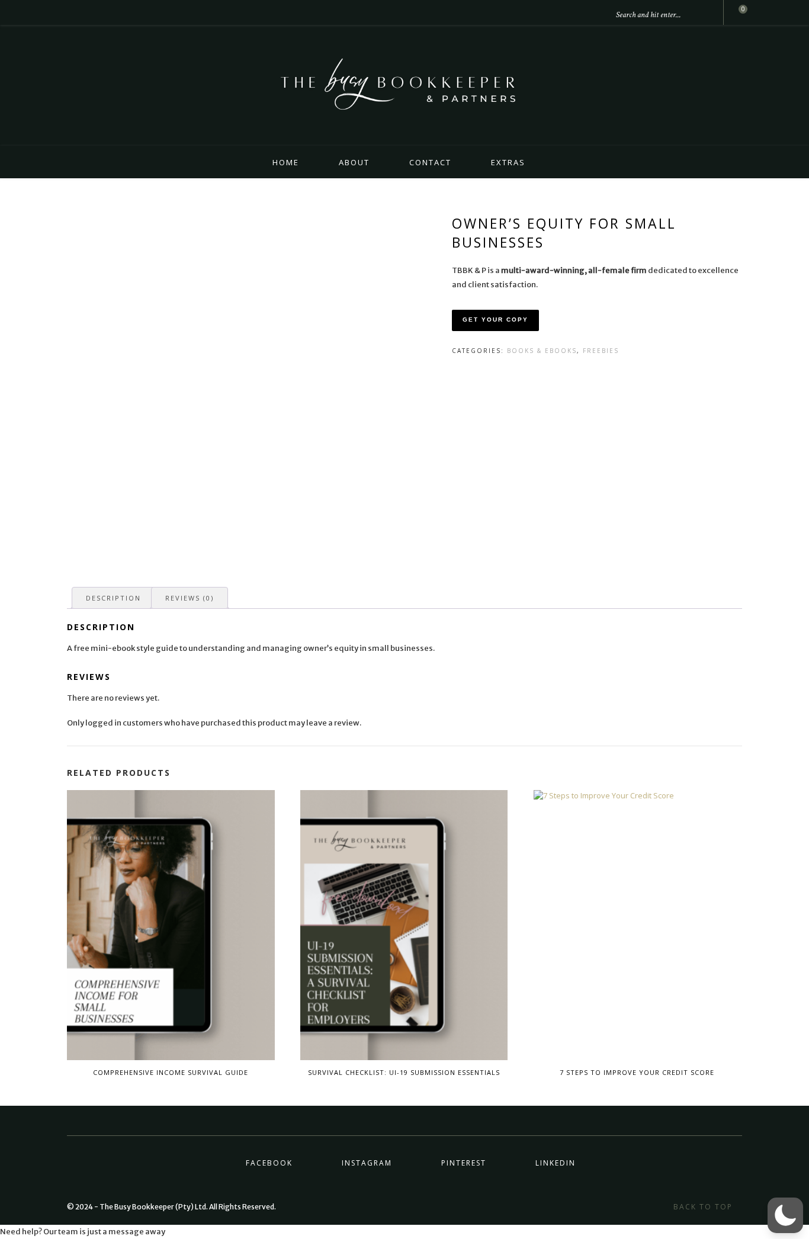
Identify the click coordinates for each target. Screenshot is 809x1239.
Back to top (704, 1207)
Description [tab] (113, 597)
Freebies (601, 350)
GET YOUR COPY (495, 319)
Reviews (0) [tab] (189, 597)
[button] (785, 1215)
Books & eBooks (542, 350)
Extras (508, 162)
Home (285, 162)
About (354, 162)
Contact (430, 162)
